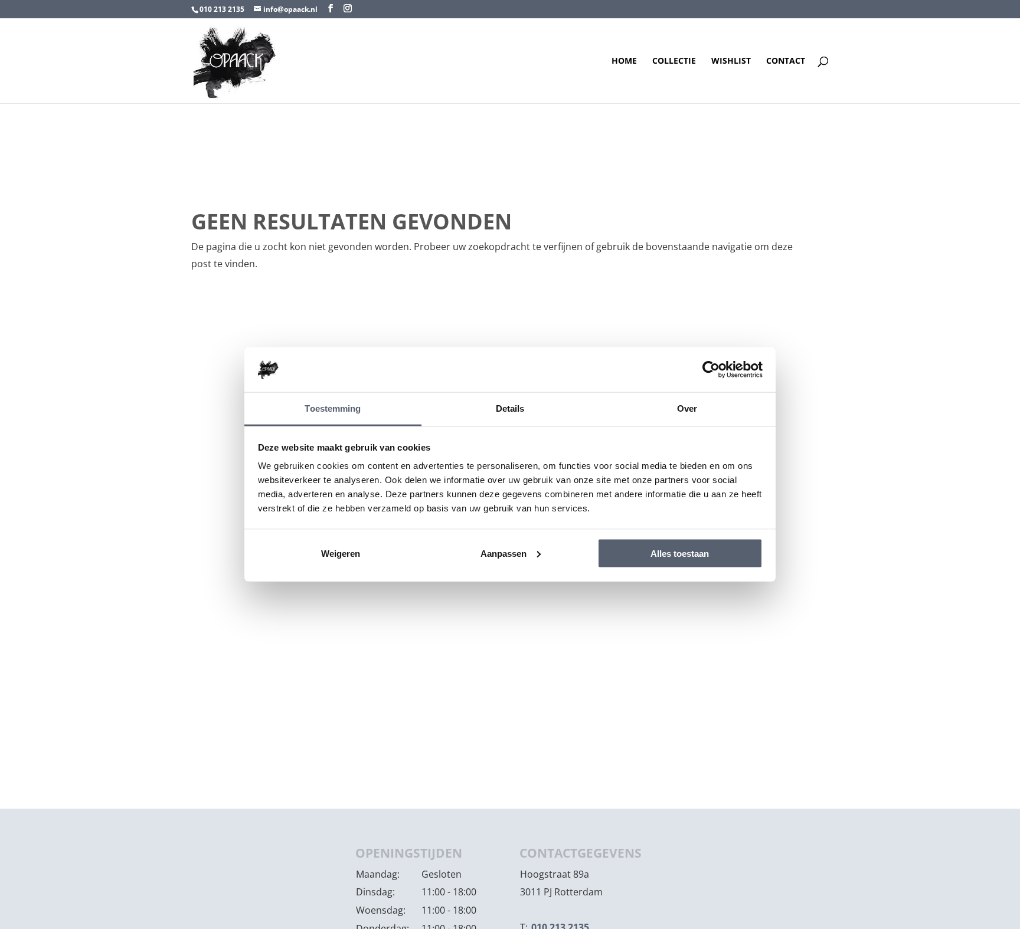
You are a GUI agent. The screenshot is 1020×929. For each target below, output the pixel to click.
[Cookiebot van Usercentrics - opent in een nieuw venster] (711, 369)
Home (624, 61)
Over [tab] (687, 408)
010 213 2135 (222, 9)
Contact (785, 61)
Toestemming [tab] (333, 408)
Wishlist (731, 61)
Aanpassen (503, 553)
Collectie (674, 61)
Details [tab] (510, 408)
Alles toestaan (679, 553)
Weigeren (340, 553)
